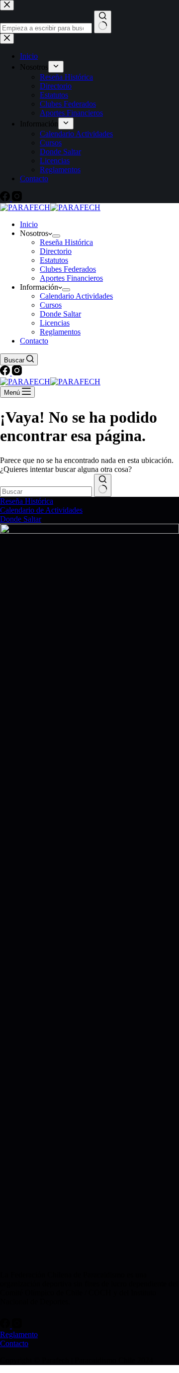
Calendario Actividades (76, 296)
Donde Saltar (60, 314)
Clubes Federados (68, 269)
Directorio (56, 251)
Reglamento (19, 1334)
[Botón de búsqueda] (102, 485)
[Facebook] (6, 372)
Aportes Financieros (71, 278)
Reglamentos (60, 332)
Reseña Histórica (66, 242)
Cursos (51, 305)
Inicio (29, 224)
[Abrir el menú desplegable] (56, 235)
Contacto (34, 341)
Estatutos (54, 260)
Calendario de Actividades (41, 510)
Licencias (55, 323)
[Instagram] (17, 372)
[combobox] (46, 491)
